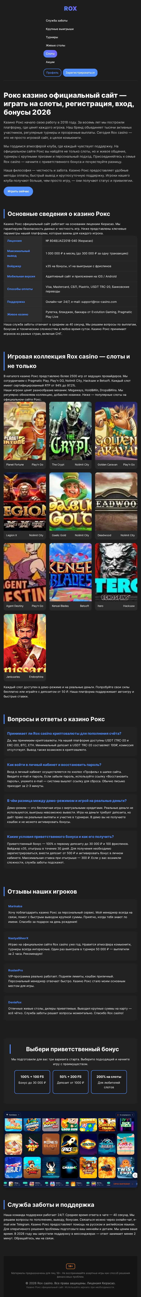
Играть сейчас (18, 191)
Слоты (50, 53)
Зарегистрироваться (80, 72)
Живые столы (55, 45)
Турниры (52, 37)
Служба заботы (57, 20)
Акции (50, 62)
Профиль (52, 72)
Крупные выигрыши (60, 29)
